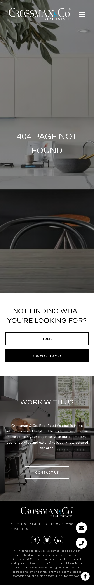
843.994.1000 (21, 528)
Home (47, 338)
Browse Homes (47, 355)
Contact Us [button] (47, 472)
